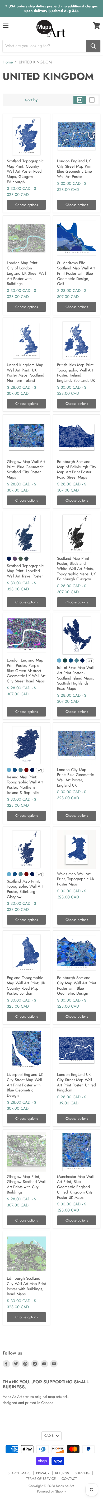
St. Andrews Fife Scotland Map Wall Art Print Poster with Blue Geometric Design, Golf (76, 273)
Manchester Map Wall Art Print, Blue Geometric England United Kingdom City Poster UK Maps (75, 1187)
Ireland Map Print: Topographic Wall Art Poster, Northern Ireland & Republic (25, 785)
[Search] (93, 46)
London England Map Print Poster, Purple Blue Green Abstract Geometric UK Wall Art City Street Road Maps (26, 670)
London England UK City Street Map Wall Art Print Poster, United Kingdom (76, 1082)
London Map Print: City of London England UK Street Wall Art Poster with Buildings (26, 273)
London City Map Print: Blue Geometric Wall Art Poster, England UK (75, 777)
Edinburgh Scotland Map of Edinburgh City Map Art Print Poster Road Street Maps (76, 469)
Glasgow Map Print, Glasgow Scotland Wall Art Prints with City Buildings (26, 1184)
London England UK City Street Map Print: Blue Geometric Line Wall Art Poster (75, 169)
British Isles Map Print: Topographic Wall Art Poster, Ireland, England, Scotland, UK (76, 372)
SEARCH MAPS (19, 1473)
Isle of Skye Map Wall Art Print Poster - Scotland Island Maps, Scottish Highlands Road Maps (75, 678)
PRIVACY (42, 1473)
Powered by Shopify (51, 1491)
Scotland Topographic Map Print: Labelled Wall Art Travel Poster (25, 571)
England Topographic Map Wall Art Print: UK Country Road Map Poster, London (26, 985)
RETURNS (62, 1473)
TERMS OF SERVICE (41, 1478)
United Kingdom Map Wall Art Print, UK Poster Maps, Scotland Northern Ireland (25, 372)
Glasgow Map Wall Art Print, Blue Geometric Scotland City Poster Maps (26, 469)
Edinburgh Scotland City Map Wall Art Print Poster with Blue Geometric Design (76, 985)
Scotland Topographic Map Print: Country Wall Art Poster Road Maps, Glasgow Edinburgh (25, 171)
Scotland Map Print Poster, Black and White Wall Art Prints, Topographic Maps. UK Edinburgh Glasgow (76, 569)
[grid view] (79, 100)
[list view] (92, 100)
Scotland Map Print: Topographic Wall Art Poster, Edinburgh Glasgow (25, 889)
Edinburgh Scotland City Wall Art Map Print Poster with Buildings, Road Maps (26, 1286)
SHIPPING (82, 1473)
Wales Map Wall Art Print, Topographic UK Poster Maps (75, 879)
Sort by (31, 100)
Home (8, 62)
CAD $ (49, 1435)
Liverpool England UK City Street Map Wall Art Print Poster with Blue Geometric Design (25, 1085)
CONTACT (69, 1478)
